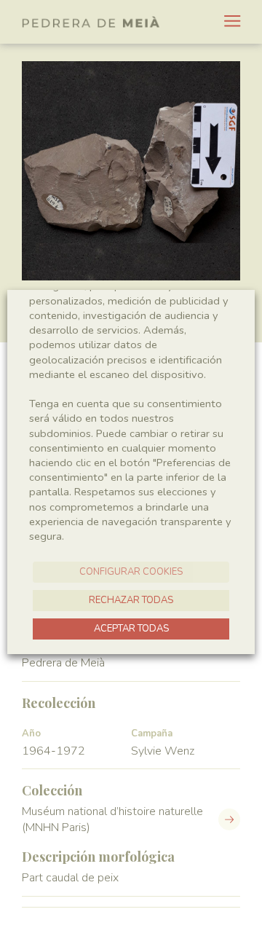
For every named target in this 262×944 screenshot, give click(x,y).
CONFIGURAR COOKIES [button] (131, 571)
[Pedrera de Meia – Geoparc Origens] (91, 22)
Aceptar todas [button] (131, 628)
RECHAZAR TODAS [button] (131, 600)
